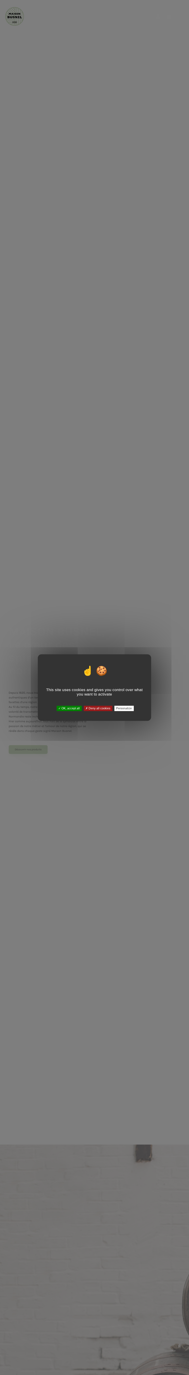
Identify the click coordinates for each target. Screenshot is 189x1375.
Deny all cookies (99, 708)
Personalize (124, 708)
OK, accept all (70, 708)
